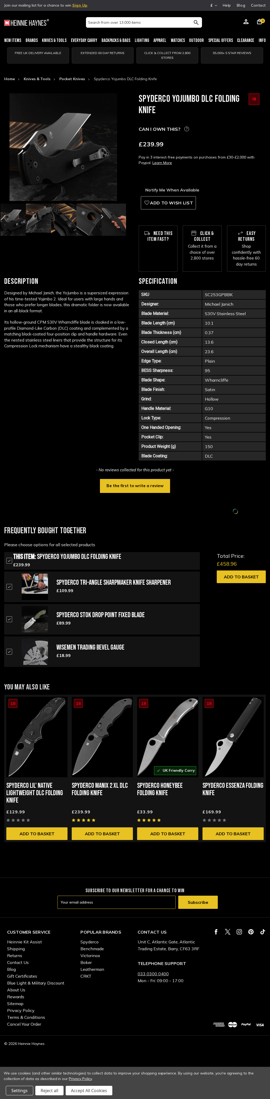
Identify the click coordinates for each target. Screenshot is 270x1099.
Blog (241, 5)
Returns (14, 955)
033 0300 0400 (153, 973)
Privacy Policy (21, 1010)
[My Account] (246, 22)
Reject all (49, 1090)
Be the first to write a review (135, 485)
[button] (135, 485)
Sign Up (80, 5)
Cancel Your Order (24, 1024)
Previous (25, 216)
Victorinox (90, 955)
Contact (258, 5)
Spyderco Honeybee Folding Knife (160, 789)
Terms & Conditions (26, 1017)
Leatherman (92, 969)
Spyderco (89, 941)
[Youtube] (263, 932)
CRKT (85, 976)
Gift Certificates (22, 976)
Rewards (15, 996)
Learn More (162, 162)
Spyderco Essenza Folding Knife (232, 789)
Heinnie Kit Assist (24, 941)
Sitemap (15, 1003)
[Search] (196, 22)
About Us (16, 989)
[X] (227, 932)
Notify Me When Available (172, 190)
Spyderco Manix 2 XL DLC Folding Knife (100, 789)
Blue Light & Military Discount (35, 983)
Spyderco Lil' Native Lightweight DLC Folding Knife (34, 793)
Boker (86, 962)
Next (101, 216)
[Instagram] (239, 932)
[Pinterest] (251, 932)
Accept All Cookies (89, 1090)
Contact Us (18, 962)
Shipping (16, 948)
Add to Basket (241, 576)
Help (227, 5)
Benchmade (92, 948)
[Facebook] (216, 932)
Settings (19, 1090)
